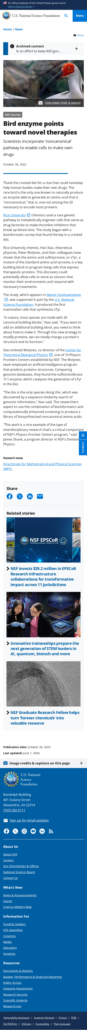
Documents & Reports (18, 971)
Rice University (14, 215)
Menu (80, 15)
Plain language (62, 1024)
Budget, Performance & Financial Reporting (32, 977)
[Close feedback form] (83, 435)
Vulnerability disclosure (16, 1017)
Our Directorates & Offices (21, 866)
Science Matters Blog (17, 907)
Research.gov (12, 1006)
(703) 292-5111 (14, 810)
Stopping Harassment (18, 988)
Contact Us (10, 878)
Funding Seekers (14, 924)
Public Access (12, 983)
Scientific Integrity (15, 1000)
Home (7, 29)
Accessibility (42, 1024)
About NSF (10, 854)
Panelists (9, 954)
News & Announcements (20, 895)
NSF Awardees (13, 930)
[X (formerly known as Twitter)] (15, 831)
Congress (9, 936)
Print (80, 35)
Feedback (83, 447)
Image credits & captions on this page (40, 763)
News (19, 29)
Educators (10, 948)
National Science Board (19, 872)
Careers (8, 860)
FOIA (73, 1017)
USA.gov (26, 1024)
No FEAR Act (10, 1024)
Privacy (63, 1017)
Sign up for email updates (29, 820)
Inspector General (44, 1017)
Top (80, 732)
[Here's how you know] (43, 5)
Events (7, 901)
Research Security (15, 994)
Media (7, 942)
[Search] (66, 16)
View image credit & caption (63, 103)
